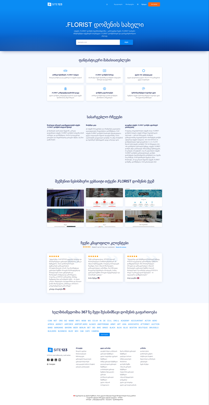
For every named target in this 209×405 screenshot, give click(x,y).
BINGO (105, 328)
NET (55, 321)
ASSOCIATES (133, 324)
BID (93, 328)
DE (104, 321)
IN (100, 321)
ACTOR (148, 321)
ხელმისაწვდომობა (118, 399)
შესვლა (144, 4)
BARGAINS (58, 328)
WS (89, 321)
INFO (78, 321)
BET (89, 328)
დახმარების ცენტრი (146, 354)
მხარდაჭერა (130, 4)
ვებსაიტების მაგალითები (83, 359)
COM (50, 321)
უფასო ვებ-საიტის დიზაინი (128, 385)
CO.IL (109, 321)
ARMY (113, 324)
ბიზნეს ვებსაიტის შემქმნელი (109, 361)
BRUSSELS (153, 328)
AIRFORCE (68, 324)
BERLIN (82, 328)
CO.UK (95, 321)
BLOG (119, 328)
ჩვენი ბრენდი (144, 364)
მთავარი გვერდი (81, 351)
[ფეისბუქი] (48, 360)
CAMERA (95, 331)
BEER (75, 328)
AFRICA (51, 324)
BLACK (112, 328)
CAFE (87, 331)
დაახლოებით (144, 351)
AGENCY (59, 324)
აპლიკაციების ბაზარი (85, 364)
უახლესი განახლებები (82, 367)
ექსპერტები (143, 361)
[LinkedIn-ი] (56, 360)
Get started (154, 4)
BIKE (99, 328)
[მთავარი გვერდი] (107, 4)
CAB (82, 331)
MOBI (84, 321)
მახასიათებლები (81, 354)
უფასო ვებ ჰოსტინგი (126, 382)
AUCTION (155, 324)
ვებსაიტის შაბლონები (82, 361)
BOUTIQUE (143, 328)
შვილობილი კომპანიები (147, 359)
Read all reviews (121, 247)
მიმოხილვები (80, 356)
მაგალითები (118, 4)
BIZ (65, 321)
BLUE (125, 328)
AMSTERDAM (103, 324)
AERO (154, 321)
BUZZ (70, 331)
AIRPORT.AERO (81, 324)
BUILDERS (52, 331)
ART (119, 324)
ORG (61, 321)
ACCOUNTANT (137, 321)
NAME (71, 321)
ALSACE (92, 324)
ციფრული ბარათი (125, 356)
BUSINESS (62, 331)
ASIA (124, 324)
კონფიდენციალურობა (98, 399)
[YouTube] (59, 360)
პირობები (88, 399)
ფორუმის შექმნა (125, 364)
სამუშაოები (146, 356)
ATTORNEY (145, 324)
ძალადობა (109, 399)
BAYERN (68, 328)
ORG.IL (116, 321)
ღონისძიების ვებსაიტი (107, 369)
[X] (52, 360)
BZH (76, 331)
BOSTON (133, 328)
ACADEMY (125, 321)
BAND (50, 328)
